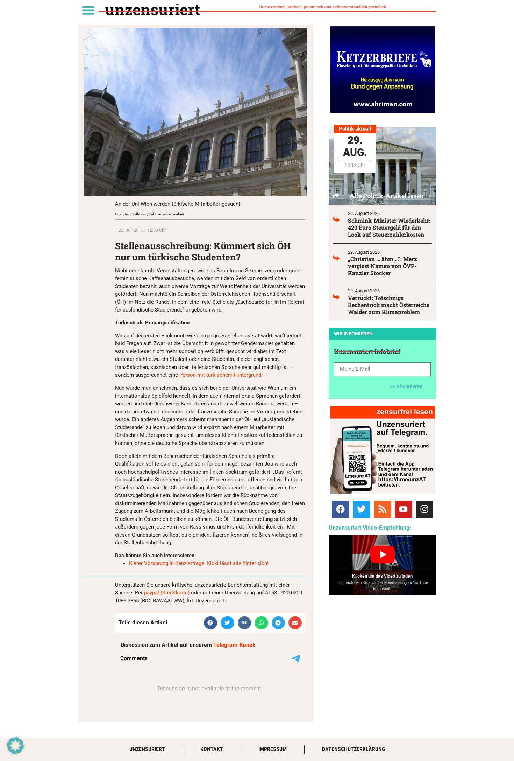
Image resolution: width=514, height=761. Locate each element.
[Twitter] (361, 509)
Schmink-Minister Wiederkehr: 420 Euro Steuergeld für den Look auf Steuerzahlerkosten (389, 227)
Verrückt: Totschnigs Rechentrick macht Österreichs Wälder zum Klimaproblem (388, 304)
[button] (88, 10)
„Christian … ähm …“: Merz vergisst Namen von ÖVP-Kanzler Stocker (382, 266)
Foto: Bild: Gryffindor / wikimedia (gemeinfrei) (149, 214)
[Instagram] (424, 509)
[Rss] (382, 509)
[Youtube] (403, 509)
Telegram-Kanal (233, 645)
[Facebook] (340, 509)
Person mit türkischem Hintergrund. (221, 375)
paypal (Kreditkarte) (167, 592)
